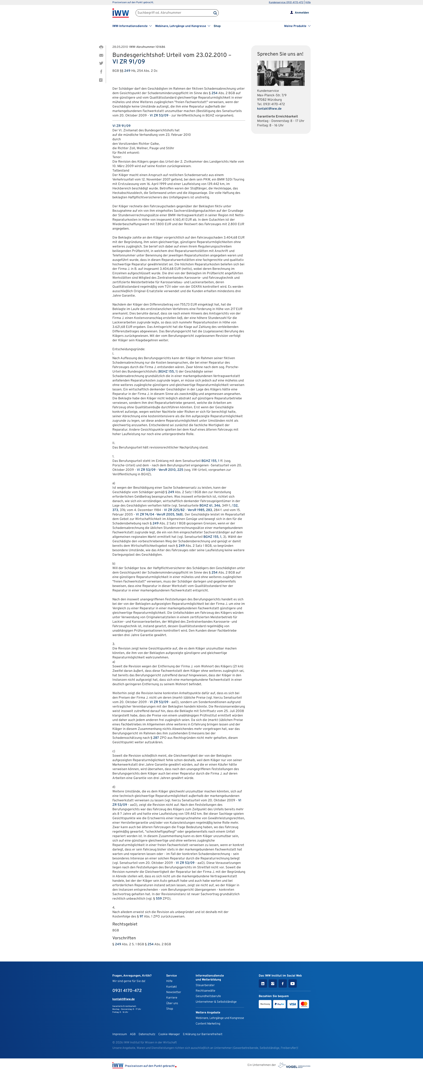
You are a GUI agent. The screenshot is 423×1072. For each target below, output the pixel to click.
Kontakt (171, 987)
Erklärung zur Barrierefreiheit (202, 1034)
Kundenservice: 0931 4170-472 (286, 2)
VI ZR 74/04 (145, 515)
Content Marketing (208, 1024)
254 (215, 93)
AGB (133, 1034)
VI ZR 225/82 (174, 510)
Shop (217, 26)
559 (159, 899)
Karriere (171, 998)
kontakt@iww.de (269, 109)
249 (127, 71)
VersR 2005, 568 (169, 515)
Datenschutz (147, 1034)
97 (141, 917)
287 (156, 738)
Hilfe (308, 2)
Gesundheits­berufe (208, 996)
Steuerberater (205, 985)
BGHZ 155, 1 (168, 372)
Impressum (119, 1034)
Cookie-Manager (169, 1034)
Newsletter (173, 992)
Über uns (172, 1003)
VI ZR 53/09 (159, 115)
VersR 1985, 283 (200, 510)
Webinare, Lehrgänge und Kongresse (220, 1018)
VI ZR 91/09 (128, 62)
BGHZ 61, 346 (209, 506)
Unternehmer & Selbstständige (216, 1002)
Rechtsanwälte (205, 991)
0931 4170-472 (274, 104)
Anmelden (302, 13)
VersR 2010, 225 (170, 470)
